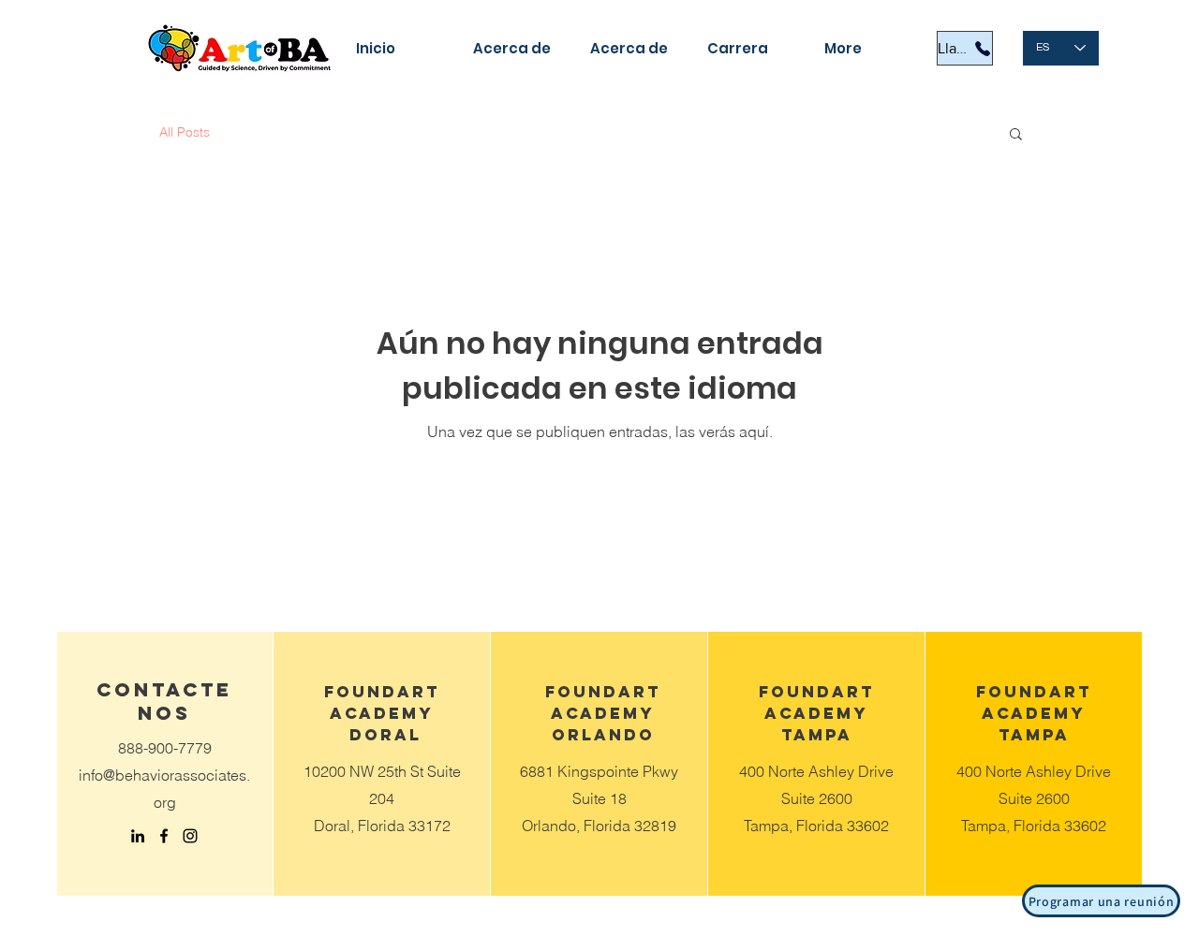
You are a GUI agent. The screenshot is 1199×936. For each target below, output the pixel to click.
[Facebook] (164, 835)
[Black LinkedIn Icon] (137, 835)
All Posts (184, 132)
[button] (1016, 135)
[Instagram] (190, 835)
